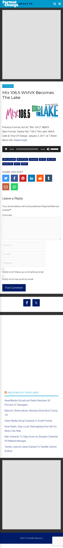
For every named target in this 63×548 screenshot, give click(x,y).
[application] (31, 149)
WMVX (24, 164)
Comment (7, 215)
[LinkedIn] (31, 178)
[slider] (55, 149)
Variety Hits (7, 164)
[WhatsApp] (14, 186)
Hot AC (42, 159)
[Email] (5, 186)
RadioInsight (20, 140)
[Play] (6, 149)
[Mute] (48, 149)
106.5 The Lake (9, 159)
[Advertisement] (31, 44)
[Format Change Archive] (17, 7)
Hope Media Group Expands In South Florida (28, 420)
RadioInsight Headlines (23, 392)
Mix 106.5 (51, 159)
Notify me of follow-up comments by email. (23, 272)
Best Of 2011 (22, 159)
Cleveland (8, 86)
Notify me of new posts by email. (18, 279)
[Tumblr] (48, 178)
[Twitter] (5, 178)
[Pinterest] (22, 178)
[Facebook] (14, 178)
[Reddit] (40, 178)
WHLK (17, 164)
